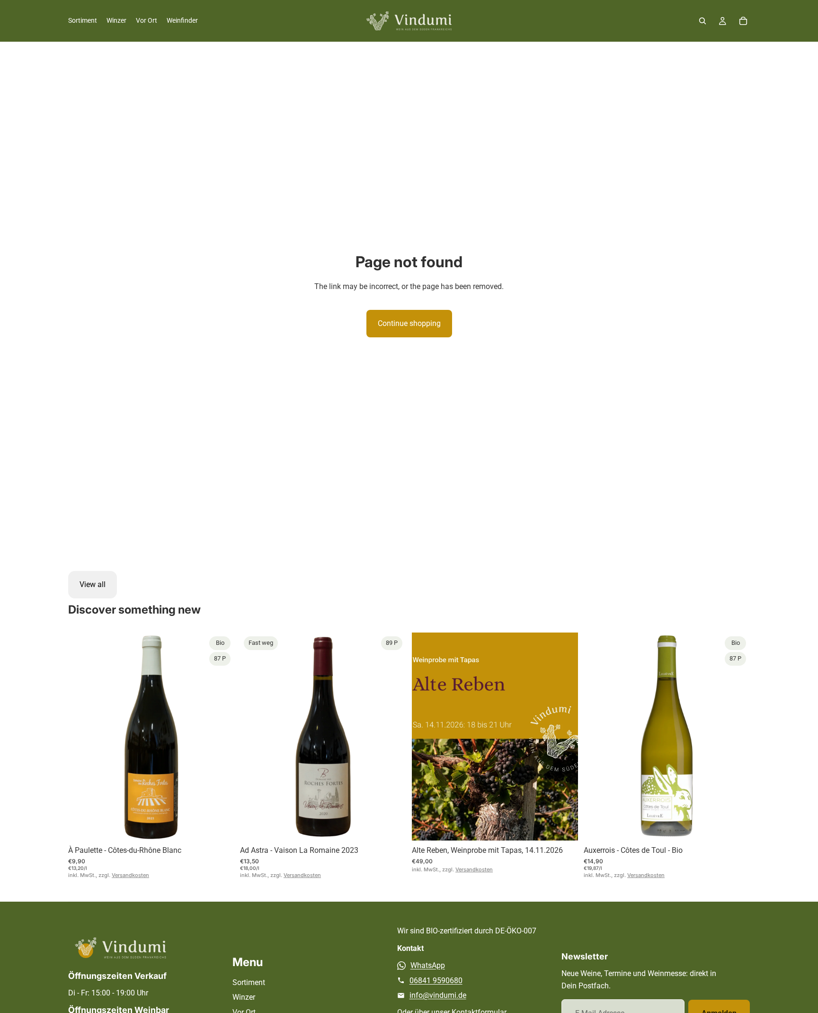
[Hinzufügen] (219, 825)
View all (93, 584)
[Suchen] (702, 20)
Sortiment (248, 982)
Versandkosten (130, 875)
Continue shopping (409, 323)
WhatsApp (427, 965)
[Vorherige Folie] (82, 736)
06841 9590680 (435, 980)
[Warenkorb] (743, 20)
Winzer (243, 997)
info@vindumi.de (437, 995)
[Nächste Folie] (220, 736)
